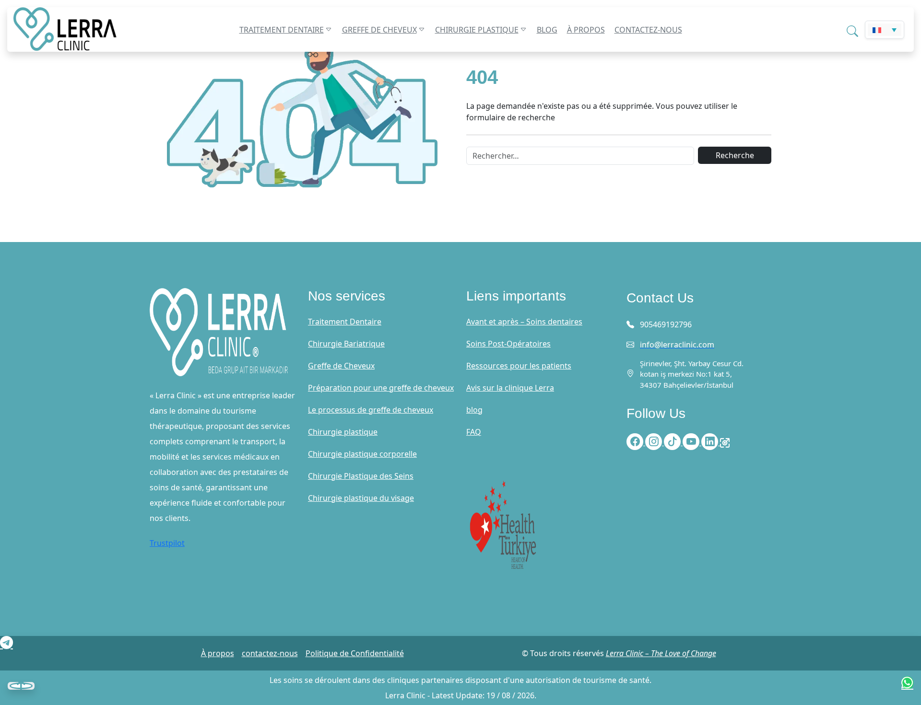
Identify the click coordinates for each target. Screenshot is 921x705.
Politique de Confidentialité (355, 653)
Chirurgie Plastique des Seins (360, 476)
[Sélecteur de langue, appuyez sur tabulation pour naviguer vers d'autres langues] (884, 29)
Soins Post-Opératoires (508, 343)
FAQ (473, 432)
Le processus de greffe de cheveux (370, 410)
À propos (586, 29)
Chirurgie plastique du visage (361, 498)
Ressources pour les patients (518, 365)
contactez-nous (648, 29)
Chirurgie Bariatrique (346, 343)
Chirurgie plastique (477, 29)
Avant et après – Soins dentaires (524, 321)
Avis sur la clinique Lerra (510, 387)
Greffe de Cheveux (379, 29)
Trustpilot (167, 543)
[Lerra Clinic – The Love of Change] (83, 29)
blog (547, 29)
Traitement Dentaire (281, 29)
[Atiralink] (725, 442)
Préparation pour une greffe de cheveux (381, 387)
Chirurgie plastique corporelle (362, 454)
